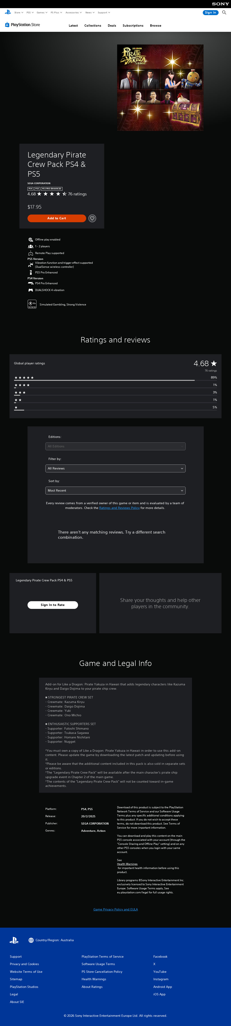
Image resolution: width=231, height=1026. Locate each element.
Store (17, 12)
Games (40, 12)
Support (102, 12)
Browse (155, 25)
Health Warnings (127, 864)
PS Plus (55, 12)
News (88, 12)
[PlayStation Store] (23, 24)
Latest (73, 25)
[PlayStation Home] (8, 12)
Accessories (72, 12)
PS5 (28, 12)
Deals (112, 25)
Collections (92, 25)
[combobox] (115, 446)
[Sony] (220, 7)
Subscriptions (133, 25)
